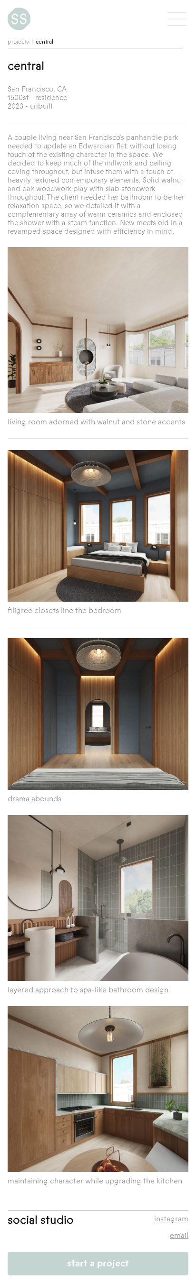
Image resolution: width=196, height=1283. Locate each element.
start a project (98, 1263)
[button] (177, 19)
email (179, 1235)
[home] (19, 19)
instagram (171, 1219)
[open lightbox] (98, 330)
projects (18, 42)
